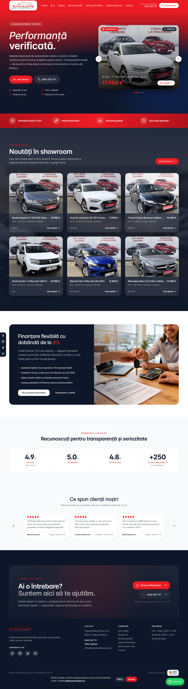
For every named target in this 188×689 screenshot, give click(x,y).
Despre (61, 5)
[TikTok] (28, 653)
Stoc (53, 5)
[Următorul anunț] (178, 59)
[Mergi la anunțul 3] (138, 92)
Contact (129, 5)
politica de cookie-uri (75, 681)
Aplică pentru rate (114, 5)
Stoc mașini (123, 631)
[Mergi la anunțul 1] (133, 92)
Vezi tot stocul (165, 161)
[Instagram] (20, 653)
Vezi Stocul (23, 79)
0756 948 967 (91, 644)
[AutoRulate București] (23, 5)
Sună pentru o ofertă (65, 392)
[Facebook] (12, 653)
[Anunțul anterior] (99, 59)
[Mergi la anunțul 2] (135, 92)
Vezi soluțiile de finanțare (34, 392)
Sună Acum (170, 5)
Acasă (44, 5)
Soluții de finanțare (94, 5)
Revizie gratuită (75, 5)
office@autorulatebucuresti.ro (98, 648)
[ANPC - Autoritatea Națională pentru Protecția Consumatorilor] (173, 673)
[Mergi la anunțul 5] (143, 92)
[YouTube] (35, 653)
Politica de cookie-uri (157, 673)
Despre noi (123, 635)
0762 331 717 (151, 6)
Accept (131, 679)
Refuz (120, 679)
